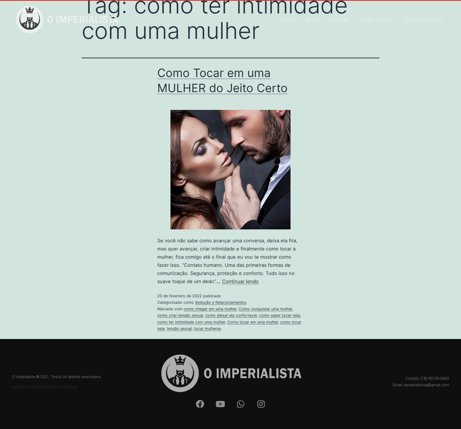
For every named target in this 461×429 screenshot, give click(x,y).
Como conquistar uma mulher (265, 308)
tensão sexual (179, 328)
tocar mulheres (207, 328)
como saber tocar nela (279, 315)
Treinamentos (423, 20)
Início (288, 20)
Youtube (339, 20)
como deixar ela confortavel (231, 315)
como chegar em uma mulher (210, 308)
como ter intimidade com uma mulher (191, 322)
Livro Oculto (377, 20)
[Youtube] (220, 403)
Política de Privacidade (58, 387)
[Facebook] (199, 403)
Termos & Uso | (25, 387)
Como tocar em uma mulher (252, 322)
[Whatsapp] (240, 403)
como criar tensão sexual (180, 315)
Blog (312, 20)
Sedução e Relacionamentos (220, 302)
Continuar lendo (240, 281)
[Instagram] (261, 403)
